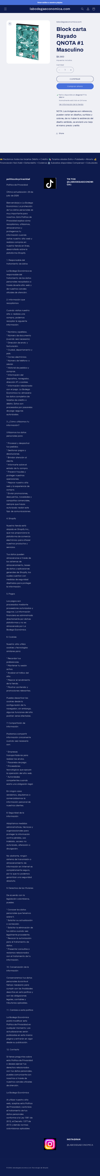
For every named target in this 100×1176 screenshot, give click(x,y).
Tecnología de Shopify (40, 1167)
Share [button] (61, 133)
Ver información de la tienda (71, 104)
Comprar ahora (75, 86)
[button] (5, 9)
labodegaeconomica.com (22, 1167)
